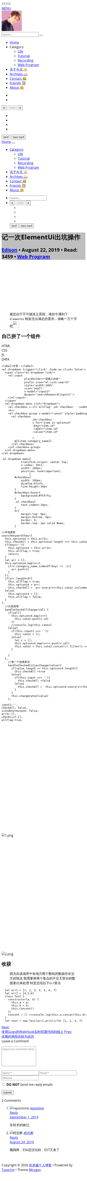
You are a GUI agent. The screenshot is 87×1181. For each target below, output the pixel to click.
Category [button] (16, 149)
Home (14, 42)
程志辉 (28, 1133)
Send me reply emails (29, 1084)
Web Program (28, 65)
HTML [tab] (6, 346)
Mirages (35, 1170)
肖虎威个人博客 (40, 1165)
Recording (25, 60)
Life (20, 51)
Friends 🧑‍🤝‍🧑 (18, 83)
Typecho (8, 1170)
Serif (5, 137)
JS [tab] (3, 355)
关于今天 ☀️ (19, 69)
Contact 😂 (18, 78)
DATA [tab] (5, 359)
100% (12, 108)
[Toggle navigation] (13, 143)
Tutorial (24, 56)
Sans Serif (18, 137)
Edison (9, 249)
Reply (14, 1112)
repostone (37, 1108)
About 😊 (17, 87)
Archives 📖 (19, 74)
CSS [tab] (4, 350)
